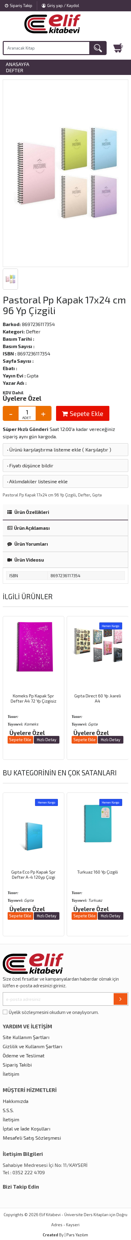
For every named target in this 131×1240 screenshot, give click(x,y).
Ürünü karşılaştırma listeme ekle (43, 449)
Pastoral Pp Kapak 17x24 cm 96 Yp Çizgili (39, 494)
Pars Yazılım (77, 1234)
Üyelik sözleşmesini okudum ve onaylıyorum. (54, 1012)
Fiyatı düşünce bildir (29, 465)
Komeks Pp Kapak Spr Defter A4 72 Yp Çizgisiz (33, 698)
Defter (14, 70)
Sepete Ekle (85, 413)
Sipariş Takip (21, 5)
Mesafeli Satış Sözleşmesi (32, 1138)
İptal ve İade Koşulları (26, 1128)
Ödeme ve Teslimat (23, 1055)
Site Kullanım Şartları (26, 1037)
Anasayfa (17, 64)
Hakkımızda (15, 1101)
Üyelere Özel (22, 398)
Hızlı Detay (46, 739)
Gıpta (97, 494)
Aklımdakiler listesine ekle (37, 481)
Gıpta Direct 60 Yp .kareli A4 (97, 698)
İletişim (11, 1074)
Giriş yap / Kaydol (63, 5)
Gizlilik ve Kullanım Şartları (32, 1046)
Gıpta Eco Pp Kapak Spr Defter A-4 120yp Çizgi (33, 874)
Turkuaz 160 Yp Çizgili (97, 871)
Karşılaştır (96, 449)
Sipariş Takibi (17, 1064)
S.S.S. (8, 1110)
